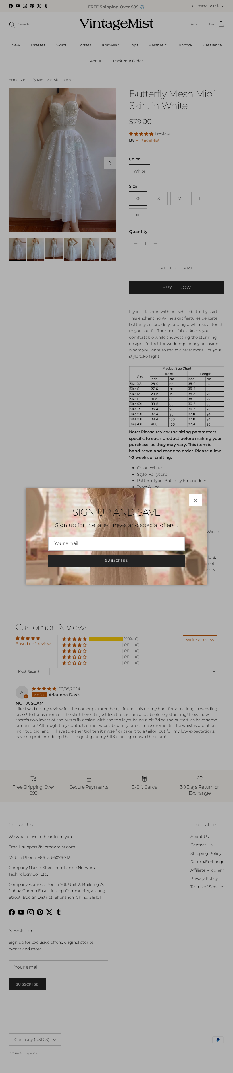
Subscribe (116, 560)
